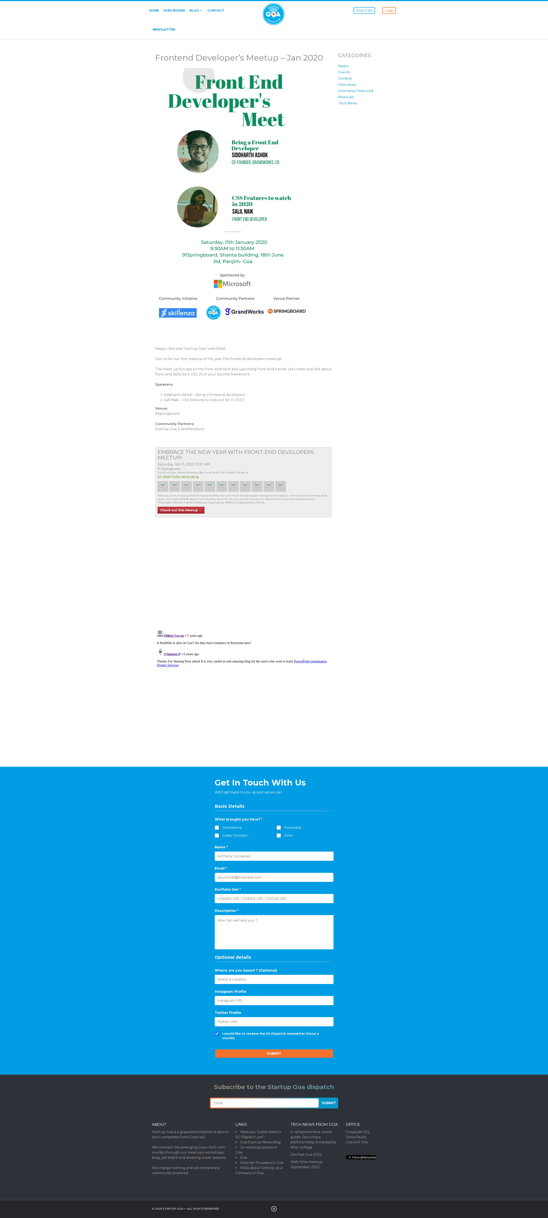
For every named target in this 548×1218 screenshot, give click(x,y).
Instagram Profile (230, 992)
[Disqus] (243, 570)
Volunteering (232, 828)
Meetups (346, 97)
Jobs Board (174, 10)
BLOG (194, 10)
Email (221, 868)
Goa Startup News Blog (260, 1142)
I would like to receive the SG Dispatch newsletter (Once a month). (270, 1036)
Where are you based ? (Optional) (246, 970)
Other (288, 835)
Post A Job (364, 10)
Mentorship (292, 828)
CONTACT (215, 10)
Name (221, 847)
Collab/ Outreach (234, 835)
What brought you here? (239, 819)
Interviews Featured (355, 91)
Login (389, 10)
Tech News (347, 103)
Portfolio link (228, 890)
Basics (343, 66)
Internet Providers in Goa (261, 1163)
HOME (154, 10)
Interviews (347, 85)
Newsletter (164, 29)
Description (226, 911)
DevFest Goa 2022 (306, 1155)
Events (344, 72)
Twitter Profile (228, 1013)
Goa (243, 1158)
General (345, 78)
